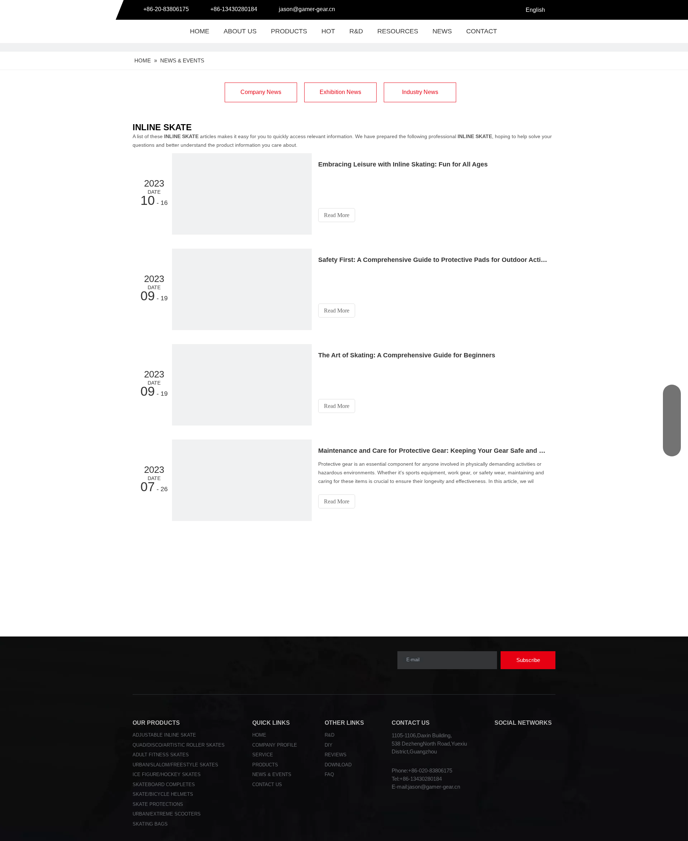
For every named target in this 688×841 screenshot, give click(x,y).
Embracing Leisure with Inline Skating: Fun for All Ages (403, 164)
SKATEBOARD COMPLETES (164, 784)
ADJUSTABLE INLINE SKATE (164, 735)
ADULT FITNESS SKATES (161, 754)
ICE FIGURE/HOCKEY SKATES (167, 774)
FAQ (329, 774)
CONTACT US (267, 784)
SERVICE (262, 754)
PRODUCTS (289, 31)
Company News (260, 92)
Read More (336, 215)
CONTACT (481, 31)
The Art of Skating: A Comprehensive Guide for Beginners (406, 355)
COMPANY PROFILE (274, 745)
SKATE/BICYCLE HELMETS (163, 794)
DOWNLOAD (338, 764)
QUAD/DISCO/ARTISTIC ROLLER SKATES (179, 745)
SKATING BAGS (150, 824)
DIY (329, 745)
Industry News (420, 92)
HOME (199, 31)
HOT (328, 31)
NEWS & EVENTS (271, 774)
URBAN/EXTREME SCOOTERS (167, 814)
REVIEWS (336, 754)
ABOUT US (240, 31)
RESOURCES (397, 31)
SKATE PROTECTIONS (158, 804)
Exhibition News (340, 92)
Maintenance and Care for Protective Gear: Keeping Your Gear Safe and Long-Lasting (433, 450)
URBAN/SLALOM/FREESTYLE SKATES (175, 764)
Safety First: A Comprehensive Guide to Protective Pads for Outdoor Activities (433, 259)
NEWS (442, 31)
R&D (356, 31)
